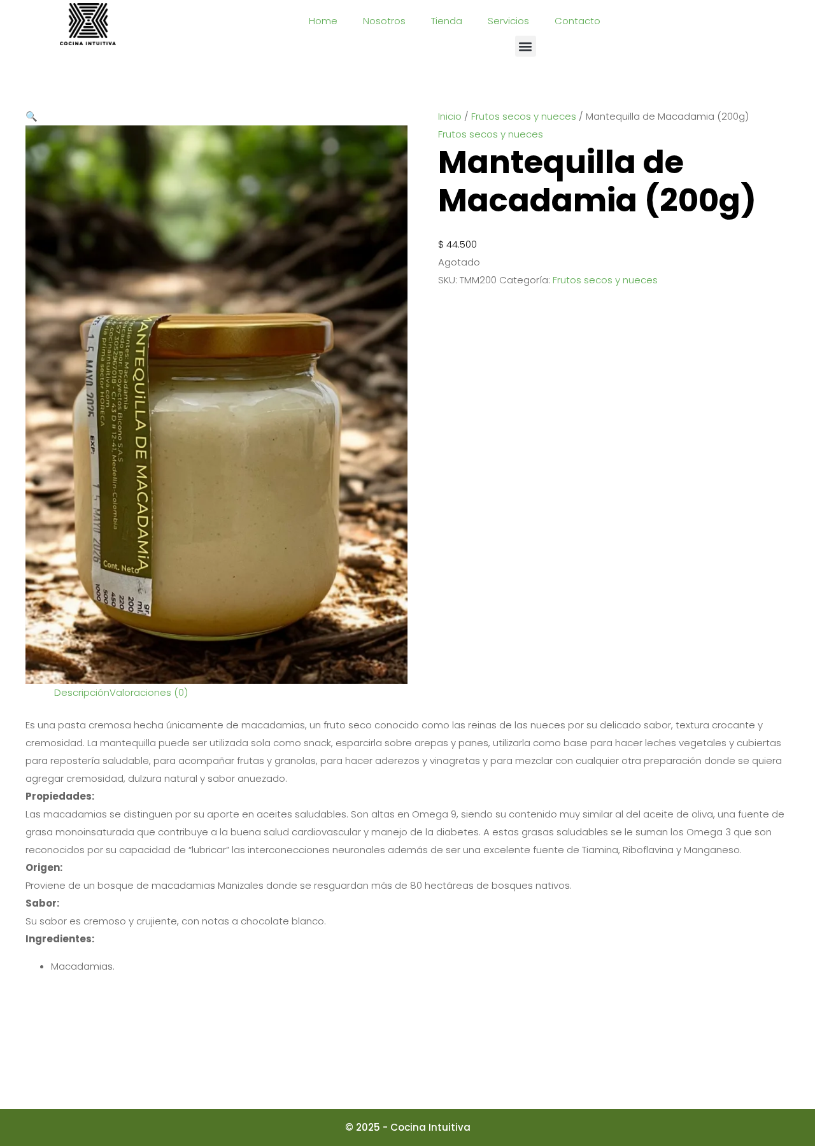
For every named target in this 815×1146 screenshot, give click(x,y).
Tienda (446, 20)
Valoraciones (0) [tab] (149, 692)
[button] (525, 46)
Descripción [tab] (82, 692)
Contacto (577, 20)
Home (323, 20)
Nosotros (384, 20)
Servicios (508, 20)
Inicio (450, 116)
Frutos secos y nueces (523, 116)
